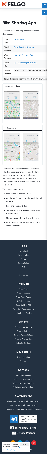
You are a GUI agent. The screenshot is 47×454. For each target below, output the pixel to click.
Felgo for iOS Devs (23, 343)
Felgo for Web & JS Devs (23, 335)
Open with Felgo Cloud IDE (25, 62)
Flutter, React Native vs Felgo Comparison (23, 401)
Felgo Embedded (23, 293)
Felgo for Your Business (23, 327)
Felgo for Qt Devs (23, 331)
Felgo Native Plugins (24, 313)
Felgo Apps (23, 289)
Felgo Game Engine (23, 297)
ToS (23, 267)
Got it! (24, 445)
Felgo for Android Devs (23, 339)
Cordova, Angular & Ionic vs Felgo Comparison (23, 409)
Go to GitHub (19, 39)
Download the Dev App (24, 47)
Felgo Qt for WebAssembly (23, 309)
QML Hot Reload (23, 301)
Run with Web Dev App (23, 55)
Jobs (23, 271)
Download (24, 251)
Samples (23, 361)
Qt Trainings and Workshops (23, 387)
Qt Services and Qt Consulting (23, 383)
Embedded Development (24, 379)
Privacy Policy (23, 263)
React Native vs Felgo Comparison (23, 405)
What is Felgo (23, 255)
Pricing (23, 259)
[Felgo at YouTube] (33, 442)
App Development (23, 375)
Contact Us (23, 275)
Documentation (23, 357)
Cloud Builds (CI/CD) (23, 305)
